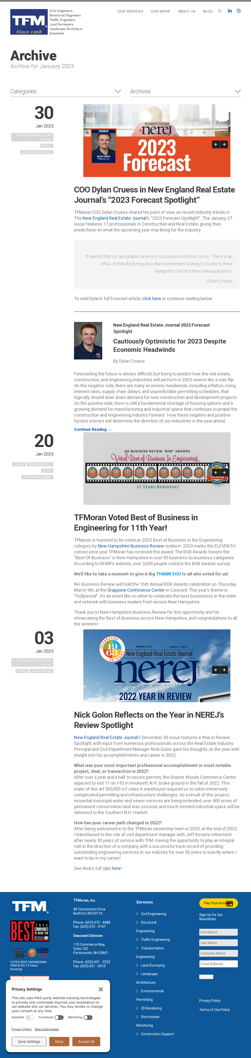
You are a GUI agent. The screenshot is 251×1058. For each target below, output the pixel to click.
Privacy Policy (209, 1001)
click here (151, 298)
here (116, 868)
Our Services (130, 11)
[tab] (65, 91)
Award (19, 464)
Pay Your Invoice (217, 903)
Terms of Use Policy (214, 1010)
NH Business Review (37, 477)
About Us (186, 11)
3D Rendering (151, 1008)
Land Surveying (153, 965)
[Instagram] (239, 11)
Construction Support (157, 1034)
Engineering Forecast (36, 152)
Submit (206, 977)
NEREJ (46, 146)
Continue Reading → (93, 429)
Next (224, 144)
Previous (216, 144)
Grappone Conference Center (136, 590)
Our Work (160, 11)
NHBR (47, 470)
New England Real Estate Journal (33, 137)
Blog (208, 11)
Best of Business (40, 464)
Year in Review (41, 671)
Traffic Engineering (155, 940)
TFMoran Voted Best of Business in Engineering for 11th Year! (136, 522)
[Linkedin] (230, 11)
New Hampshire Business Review (131, 545)
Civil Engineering (153, 914)
